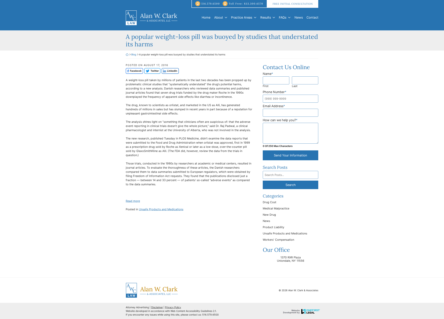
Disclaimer (157, 307)
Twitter (151, 70)
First (265, 86)
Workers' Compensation (278, 239)
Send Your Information (290, 155)
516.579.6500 (210, 3)
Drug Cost (269, 202)
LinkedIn (169, 70)
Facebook (134, 70)
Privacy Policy (173, 307)
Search (290, 185)
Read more (133, 201)
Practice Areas (241, 17)
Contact (312, 17)
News (298, 17)
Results (265, 17)
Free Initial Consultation (293, 3)
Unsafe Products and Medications (161, 209)
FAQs (282, 17)
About (218, 17)
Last (294, 86)
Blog (133, 54)
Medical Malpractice (276, 208)
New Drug (269, 214)
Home (206, 17)
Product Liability (273, 227)
